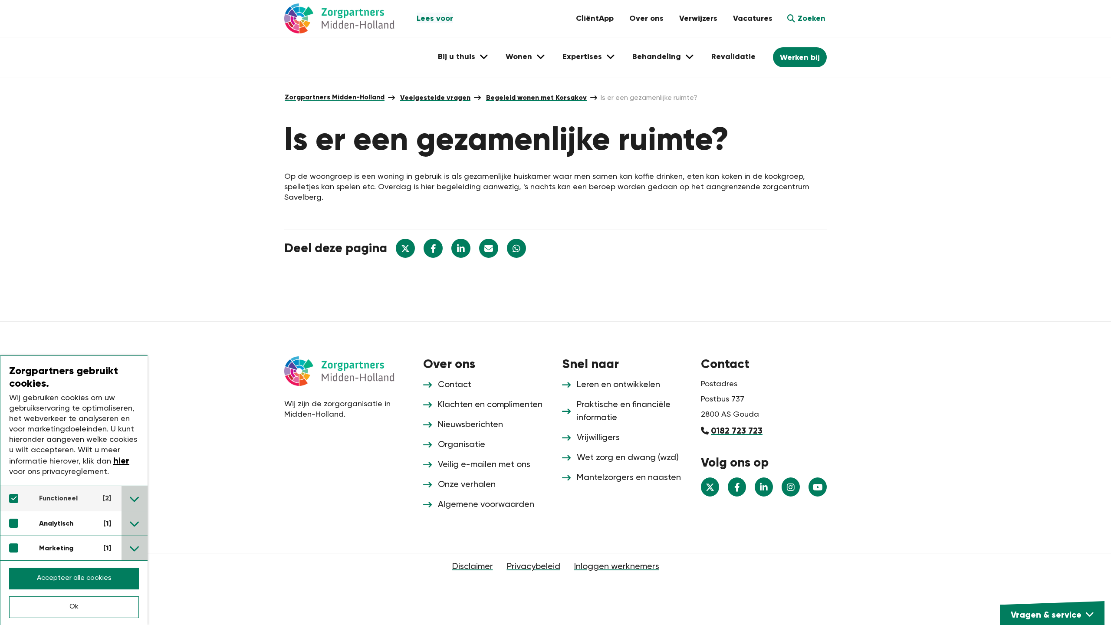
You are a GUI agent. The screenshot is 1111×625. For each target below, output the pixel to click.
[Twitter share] (405, 248)
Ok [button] (74, 606)
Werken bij (800, 57)
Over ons (646, 18)
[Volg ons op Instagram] (791, 487)
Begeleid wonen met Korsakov (536, 97)
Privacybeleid (533, 566)
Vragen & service (1046, 614)
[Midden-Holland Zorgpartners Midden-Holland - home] (347, 18)
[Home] (347, 370)
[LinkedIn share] (460, 248)
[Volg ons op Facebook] (737, 487)
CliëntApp (595, 18)
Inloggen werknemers (616, 566)
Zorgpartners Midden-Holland (335, 97)
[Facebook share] (433, 248)
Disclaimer (472, 566)
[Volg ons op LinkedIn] (764, 487)
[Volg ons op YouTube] (818, 487)
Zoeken (811, 18)
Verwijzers (698, 18)
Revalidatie (733, 56)
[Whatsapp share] (516, 248)
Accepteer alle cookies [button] (74, 578)
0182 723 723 (737, 430)
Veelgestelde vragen (435, 97)
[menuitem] (335, 97)
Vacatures (752, 18)
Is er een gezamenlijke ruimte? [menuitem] (649, 98)
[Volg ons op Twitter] (710, 487)
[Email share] (488, 248)
